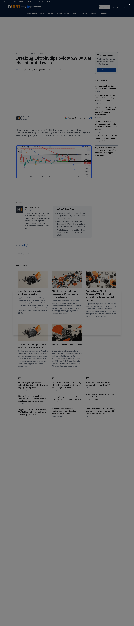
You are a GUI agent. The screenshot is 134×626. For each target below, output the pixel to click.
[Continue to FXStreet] (129, 5)
